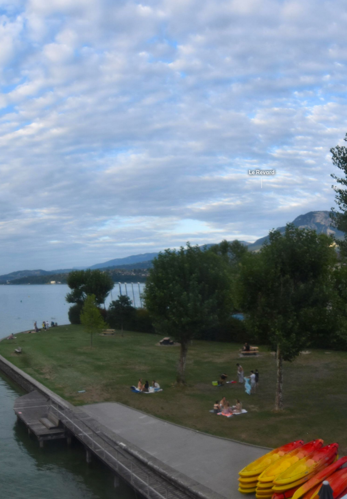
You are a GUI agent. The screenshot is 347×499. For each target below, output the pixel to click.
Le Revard (248, 172)
